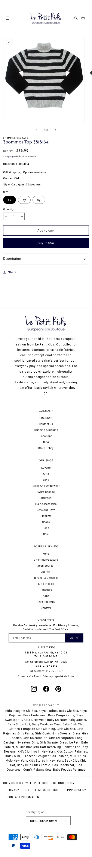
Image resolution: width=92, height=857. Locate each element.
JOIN (74, 638)
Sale (46, 534)
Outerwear (46, 497)
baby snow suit (19, 724)
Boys (46, 479)
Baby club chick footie (33, 765)
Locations (46, 436)
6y (24, 200)
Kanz (46, 595)
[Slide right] (55, 130)
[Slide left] (36, 130)
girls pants (26, 733)
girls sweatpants (61, 738)
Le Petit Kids (39, 783)
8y (39, 200)
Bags (46, 528)
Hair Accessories (46, 503)
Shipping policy (74, 790)
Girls (46, 473)
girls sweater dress (66, 733)
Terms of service (45, 790)
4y (9, 200)
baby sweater (57, 720)
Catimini (46, 571)
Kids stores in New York (46, 760)
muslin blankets (27, 747)
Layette (45, 467)
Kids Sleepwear (34, 720)
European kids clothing (38, 729)
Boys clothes (48, 710)
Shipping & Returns (46, 430)
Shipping (8, 156)
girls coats (43, 733)
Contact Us (46, 424)
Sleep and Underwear (46, 485)
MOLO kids (78, 756)
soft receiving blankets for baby (64, 747)
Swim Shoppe (46, 491)
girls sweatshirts (35, 738)
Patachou (46, 589)
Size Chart (46, 418)
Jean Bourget (45, 565)
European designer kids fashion (45, 756)
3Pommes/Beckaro (46, 559)
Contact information (23, 797)
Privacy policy (18, 790)
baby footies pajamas (69, 769)
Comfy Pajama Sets (37, 769)
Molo (46, 553)
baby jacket (77, 720)
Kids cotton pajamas (72, 751)
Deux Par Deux (46, 601)
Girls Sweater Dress (54, 742)
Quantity (8, 209)
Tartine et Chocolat (46, 577)
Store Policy (45, 448)
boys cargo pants (61, 715)
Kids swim (12, 756)
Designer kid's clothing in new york (29, 751)
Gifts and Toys (46, 510)
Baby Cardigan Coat (46, 724)
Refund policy (63, 783)
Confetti (46, 608)
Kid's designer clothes (21, 710)
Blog (46, 442)
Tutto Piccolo (46, 583)
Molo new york (16, 760)
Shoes (46, 522)
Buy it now (46, 243)
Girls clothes (66, 729)
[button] (7, 18)
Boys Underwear (35, 715)
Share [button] (12, 272)
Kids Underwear (63, 765)
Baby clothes (68, 710)
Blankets (46, 516)
